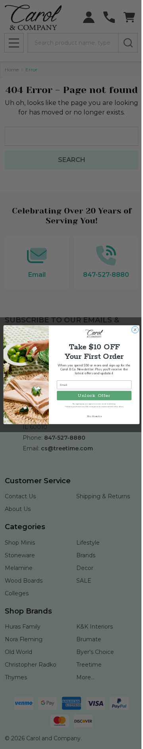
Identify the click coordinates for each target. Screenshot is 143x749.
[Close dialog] (135, 329)
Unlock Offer (94, 395)
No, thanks (94, 416)
